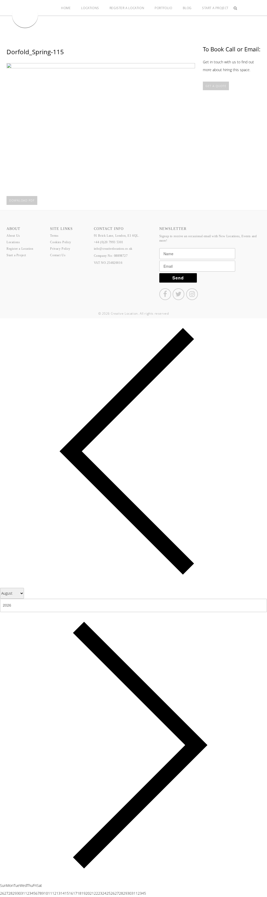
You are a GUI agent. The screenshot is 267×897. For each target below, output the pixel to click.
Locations (90, 8)
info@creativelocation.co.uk (113, 249)
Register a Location (127, 8)
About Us (13, 235)
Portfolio (163, 8)
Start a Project (215, 8)
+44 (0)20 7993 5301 (108, 242)
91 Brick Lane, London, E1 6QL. (116, 235)
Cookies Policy (60, 242)
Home (66, 8)
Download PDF (22, 200)
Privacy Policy (60, 249)
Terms (54, 235)
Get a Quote (215, 86)
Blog (187, 8)
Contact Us (57, 255)
